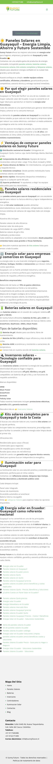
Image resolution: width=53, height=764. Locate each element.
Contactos (11, 708)
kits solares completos (25, 67)
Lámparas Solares (15, 500)
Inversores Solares (25, 409)
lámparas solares (44, 67)
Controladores (13, 700)
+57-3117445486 (12, 733)
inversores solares (7, 67)
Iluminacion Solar (14, 704)
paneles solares (25, 64)
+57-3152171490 (12, 736)
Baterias (10, 693)
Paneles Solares (13, 689)
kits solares (34, 245)
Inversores (11, 697)
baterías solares (39, 64)
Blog (9, 712)
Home (9, 685)
